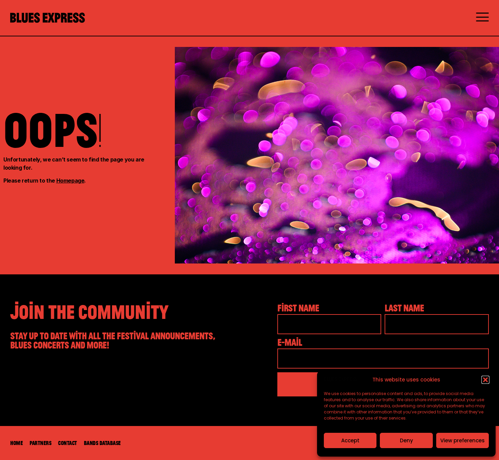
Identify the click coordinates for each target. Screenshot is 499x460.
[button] (485, 379)
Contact (67, 442)
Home (16, 442)
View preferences (462, 440)
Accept (350, 440)
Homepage (70, 180)
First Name (298, 308)
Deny (406, 440)
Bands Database (102, 442)
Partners (40, 442)
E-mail (289, 343)
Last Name (404, 308)
